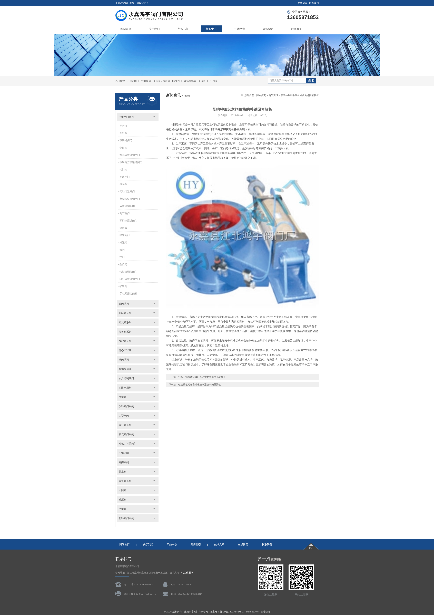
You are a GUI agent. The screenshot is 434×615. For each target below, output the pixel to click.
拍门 (122, 257)
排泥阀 (123, 242)
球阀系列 (124, 359)
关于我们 (154, 28)
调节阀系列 (125, 425)
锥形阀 (123, 184)
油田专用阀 (125, 387)
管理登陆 (265, 611)
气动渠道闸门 (127, 191)
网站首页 (125, 28)
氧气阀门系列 (126, 434)
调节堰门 (125, 213)
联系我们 (314, 3)
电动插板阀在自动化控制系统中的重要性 (199, 384)
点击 (154, 117)
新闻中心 (211, 28)
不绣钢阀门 (125, 452)
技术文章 (239, 28)
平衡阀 (122, 508)
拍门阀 (123, 169)
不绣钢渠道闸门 (128, 220)
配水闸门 (125, 176)
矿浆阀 (123, 286)
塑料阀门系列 (126, 518)
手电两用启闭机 (128, 293)
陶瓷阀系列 (125, 480)
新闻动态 (196, 544)
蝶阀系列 (124, 303)
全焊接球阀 (125, 369)
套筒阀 (123, 147)
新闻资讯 (273, 95)
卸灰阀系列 (125, 322)
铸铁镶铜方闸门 (128, 271)
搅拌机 (123, 125)
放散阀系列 (125, 341)
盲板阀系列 (125, 331)
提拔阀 (123, 227)
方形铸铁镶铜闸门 (130, 154)
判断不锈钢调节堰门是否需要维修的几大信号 (202, 377)
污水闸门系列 (126, 117)
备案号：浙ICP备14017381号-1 (227, 611)
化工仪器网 (187, 572)
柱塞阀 (122, 397)
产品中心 (182, 28)
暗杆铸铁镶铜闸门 (130, 278)
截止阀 (122, 471)
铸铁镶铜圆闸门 (128, 206)
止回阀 (122, 490)
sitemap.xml (252, 611)
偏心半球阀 (125, 350)
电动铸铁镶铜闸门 (130, 198)
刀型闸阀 (124, 415)
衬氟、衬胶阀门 (127, 443)
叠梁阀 (123, 264)
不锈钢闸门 (126, 140)
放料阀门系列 (126, 406)
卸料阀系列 (125, 313)
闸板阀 (123, 133)
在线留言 (302, 3)
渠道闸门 (125, 235)
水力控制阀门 (126, 378)
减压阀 (122, 499)
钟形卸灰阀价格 (227, 129)
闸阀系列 (124, 462)
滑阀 (122, 249)
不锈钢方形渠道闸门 (131, 162)
